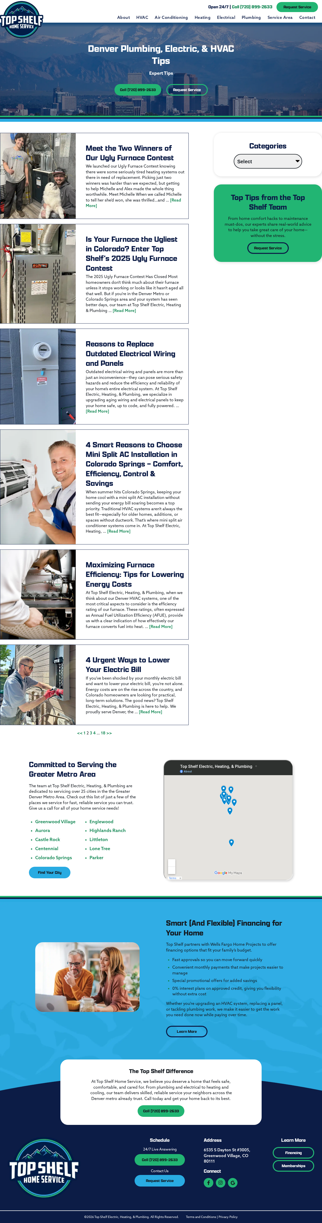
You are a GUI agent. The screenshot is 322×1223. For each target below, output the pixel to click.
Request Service (297, 7)
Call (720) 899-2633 (138, 89)
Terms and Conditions (201, 1217)
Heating (203, 17)
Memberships (293, 1165)
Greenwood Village (55, 821)
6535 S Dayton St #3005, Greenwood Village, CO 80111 (227, 1155)
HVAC (142, 17)
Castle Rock (47, 839)
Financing (293, 1152)
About (123, 17)
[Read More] (124, 310)
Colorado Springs (53, 857)
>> (109, 732)
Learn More (187, 1031)
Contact (307, 17)
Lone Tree (100, 848)
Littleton (99, 839)
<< (80, 732)
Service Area (280, 17)
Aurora (42, 830)
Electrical (226, 17)
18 (103, 732)
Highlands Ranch (108, 830)
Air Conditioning (171, 17)
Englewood (101, 821)
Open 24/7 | (240, 7)
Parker (96, 857)
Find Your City (49, 872)
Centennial (46, 848)
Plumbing (251, 17)
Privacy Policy (228, 1217)
